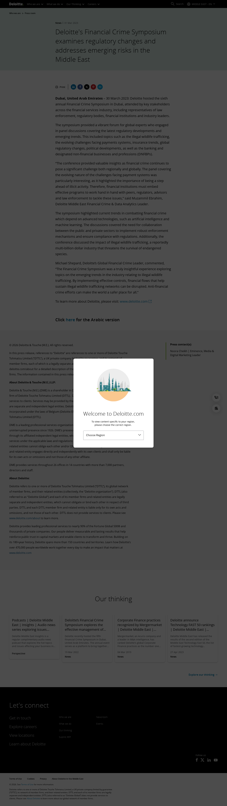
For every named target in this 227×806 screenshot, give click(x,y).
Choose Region (95, 435)
